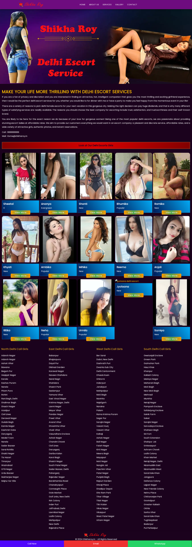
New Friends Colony (154, 488)
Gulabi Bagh (7, 422)
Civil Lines (6, 414)
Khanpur (148, 371)
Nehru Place (150, 492)
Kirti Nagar (101, 449)
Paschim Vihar (103, 469)
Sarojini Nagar (103, 422)
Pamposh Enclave (153, 406)
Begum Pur (6, 371)
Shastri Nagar (8, 406)
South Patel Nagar (58, 465)
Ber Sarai (101, 355)
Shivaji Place (102, 484)
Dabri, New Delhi (104, 359)
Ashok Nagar (55, 437)
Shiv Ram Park (103, 492)
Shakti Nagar (7, 453)
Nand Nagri (54, 379)
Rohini (4, 394)
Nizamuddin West (152, 469)
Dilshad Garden (57, 367)
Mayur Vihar (55, 410)
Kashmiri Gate (8, 429)
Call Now (32, 543)
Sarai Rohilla (7, 449)
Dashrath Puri (103, 363)
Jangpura (149, 477)
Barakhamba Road (58, 480)
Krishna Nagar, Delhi (59, 402)
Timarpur (6, 461)
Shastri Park (55, 386)
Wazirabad (6, 465)
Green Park (150, 359)
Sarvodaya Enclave (153, 426)
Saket (147, 418)
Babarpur (54, 355)
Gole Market (55, 492)
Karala (4, 379)
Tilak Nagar (102, 500)
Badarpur (148, 524)
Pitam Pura (7, 390)
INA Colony (54, 500)
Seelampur (54, 390)
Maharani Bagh (151, 382)
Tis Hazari (6, 457)
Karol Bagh (54, 457)
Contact (132, 4)
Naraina (100, 406)
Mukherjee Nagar (10, 477)
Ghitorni (100, 379)
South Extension (152, 437)
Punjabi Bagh (102, 477)
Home (82, 4)
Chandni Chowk (57, 441)
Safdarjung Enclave (153, 410)
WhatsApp (159, 543)
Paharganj (54, 473)
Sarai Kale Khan (152, 473)
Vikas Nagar (102, 508)
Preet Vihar (54, 418)
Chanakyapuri (56, 484)
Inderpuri (101, 382)
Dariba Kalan (55, 453)
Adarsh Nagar (8, 355)
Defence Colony (152, 480)
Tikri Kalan (101, 504)
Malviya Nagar (151, 379)
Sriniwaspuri (150, 445)
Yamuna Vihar (56, 394)
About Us (94, 4)
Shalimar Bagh (8, 402)
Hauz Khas (149, 367)
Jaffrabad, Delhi (57, 508)
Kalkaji (99, 433)
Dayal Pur (54, 363)
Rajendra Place (56, 527)
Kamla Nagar (8, 426)
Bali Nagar (101, 441)
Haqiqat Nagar (8, 375)
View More (21, 212)
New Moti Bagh (151, 390)
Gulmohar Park (151, 363)
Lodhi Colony (55, 516)
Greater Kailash (152, 504)
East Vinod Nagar (57, 398)
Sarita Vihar (150, 512)
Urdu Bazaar (7, 473)
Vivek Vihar (54, 429)
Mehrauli (148, 394)
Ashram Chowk (151, 449)
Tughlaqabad (150, 520)
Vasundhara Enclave (59, 433)
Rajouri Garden (104, 480)
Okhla (147, 508)
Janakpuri (101, 386)
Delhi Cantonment (105, 371)
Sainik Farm (150, 414)
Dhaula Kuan (102, 375)
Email (96, 543)
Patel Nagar (102, 473)
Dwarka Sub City (104, 367)
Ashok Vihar (7, 363)
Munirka (100, 398)
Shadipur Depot (104, 488)
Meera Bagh (102, 453)
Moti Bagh (101, 394)
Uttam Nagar (103, 520)
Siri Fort (148, 433)
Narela (4, 386)
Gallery (119, 4)
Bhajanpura (55, 359)
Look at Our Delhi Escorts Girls (96, 145)
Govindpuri (149, 500)
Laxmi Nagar (55, 406)
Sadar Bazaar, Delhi (59, 469)
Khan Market (150, 457)
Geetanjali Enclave (153, 355)
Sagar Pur (101, 418)
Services (107, 4)
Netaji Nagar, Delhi (153, 461)
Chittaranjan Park (153, 496)
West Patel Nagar (105, 516)
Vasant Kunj (102, 426)
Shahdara (54, 382)
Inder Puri (54, 504)
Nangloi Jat (102, 465)
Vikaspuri (101, 512)
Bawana (5, 367)
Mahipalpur (54, 520)
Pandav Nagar (56, 414)
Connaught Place (58, 488)
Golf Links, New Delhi (59, 496)
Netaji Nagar (150, 402)
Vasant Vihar (103, 429)
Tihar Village (102, 496)
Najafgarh (101, 402)
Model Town (7, 437)
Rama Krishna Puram (107, 414)
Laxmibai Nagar (57, 512)
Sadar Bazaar (8, 445)
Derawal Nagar (9, 418)
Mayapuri (101, 457)
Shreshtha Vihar (57, 426)
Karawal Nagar (56, 371)
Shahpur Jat (150, 441)
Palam (99, 410)
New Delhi (54, 524)
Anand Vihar (55, 422)
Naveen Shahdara (58, 375)
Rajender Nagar (57, 477)
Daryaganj (6, 433)
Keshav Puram (8, 382)
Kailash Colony (151, 375)
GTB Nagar (6, 469)
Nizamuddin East (152, 465)
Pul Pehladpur (151, 527)
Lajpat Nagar (150, 484)
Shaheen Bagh (151, 429)
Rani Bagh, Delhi (9, 398)
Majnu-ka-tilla (8, 480)
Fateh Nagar (102, 445)
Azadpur (5, 410)
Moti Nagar (102, 461)
